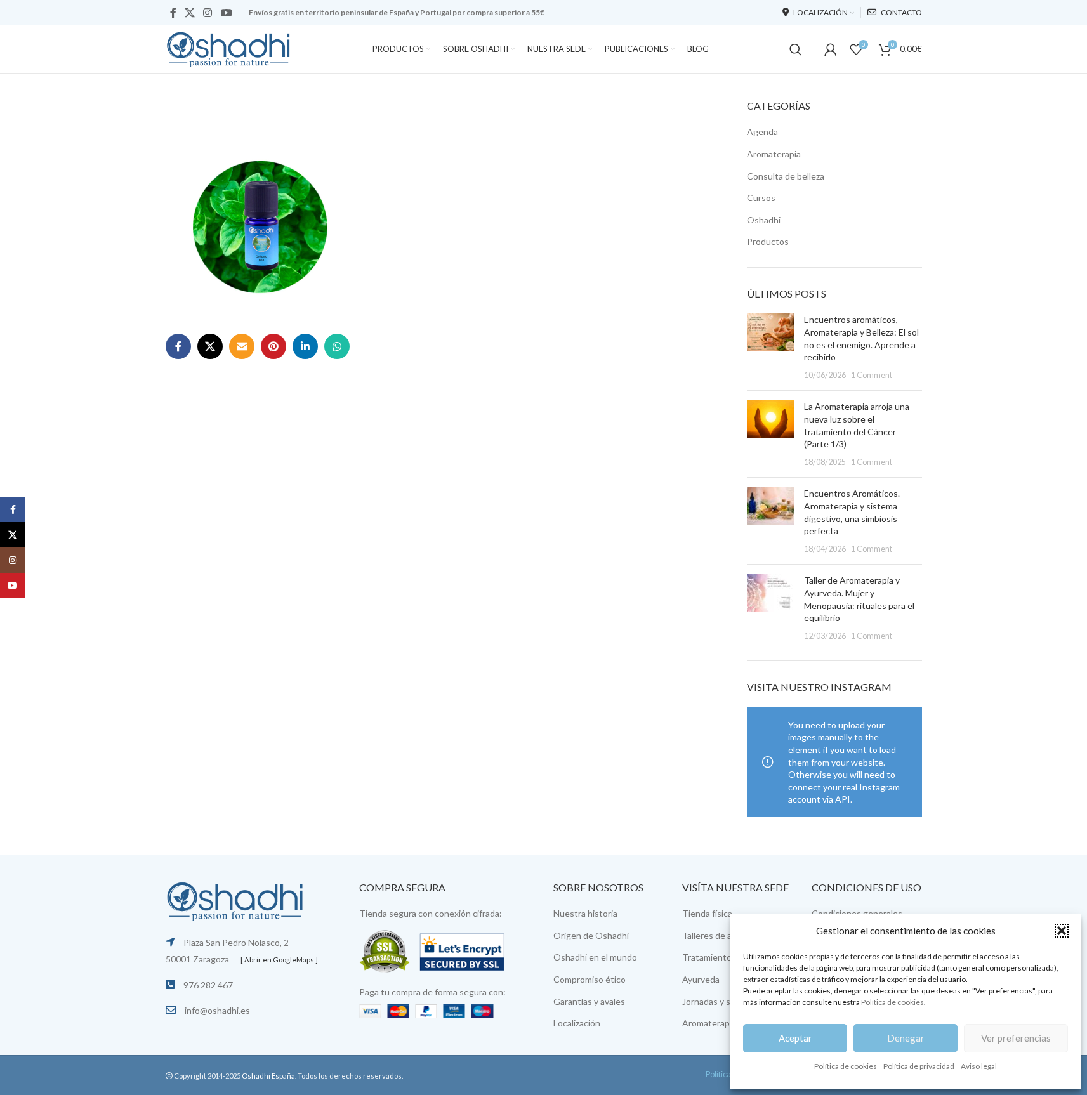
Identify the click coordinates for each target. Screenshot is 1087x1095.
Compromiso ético (589, 979)
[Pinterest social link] (273, 346)
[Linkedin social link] (305, 346)
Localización (576, 1023)
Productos (768, 241)
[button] (1061, 930)
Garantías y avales (589, 1001)
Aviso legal (979, 1066)
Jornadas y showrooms (727, 1001)
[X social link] (190, 12)
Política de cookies (892, 1002)
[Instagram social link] (207, 12)
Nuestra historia (585, 913)
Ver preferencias (1016, 1038)
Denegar (906, 1038)
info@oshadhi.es (217, 1010)
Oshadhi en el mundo (595, 957)
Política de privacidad (918, 1066)
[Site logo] (229, 48)
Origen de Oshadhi (591, 935)
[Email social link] (241, 346)
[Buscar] (795, 49)
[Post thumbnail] (770, 347)
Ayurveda (701, 979)
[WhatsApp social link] (337, 346)
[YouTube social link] (226, 12)
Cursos (761, 197)
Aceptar (795, 1038)
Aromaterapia (774, 153)
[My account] (830, 49)
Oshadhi (764, 219)
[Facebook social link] (173, 12)
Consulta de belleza (785, 176)
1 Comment (871, 375)
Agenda (762, 131)
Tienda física (707, 913)
